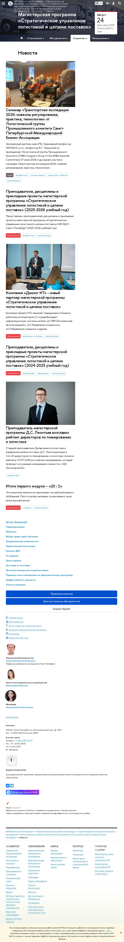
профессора (21, 175)
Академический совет (19, 637)
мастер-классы (38, 175)
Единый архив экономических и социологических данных (80, 863)
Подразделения (13, 867)
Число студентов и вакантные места (25, 625)
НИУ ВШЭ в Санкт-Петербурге (19, 831)
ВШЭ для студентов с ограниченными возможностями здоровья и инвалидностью (15, 902)
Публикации (78, 854)
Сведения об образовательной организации (13, 853)
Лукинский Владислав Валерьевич (20, 661)
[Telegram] (12, 785)
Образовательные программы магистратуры (55, 831)
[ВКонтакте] (8, 785)
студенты (27, 507)
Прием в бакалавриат (37, 881)
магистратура (13, 180)
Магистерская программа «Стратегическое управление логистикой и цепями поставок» (54, 20)
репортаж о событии (57, 175)
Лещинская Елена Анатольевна (19, 707)
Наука (54, 846)
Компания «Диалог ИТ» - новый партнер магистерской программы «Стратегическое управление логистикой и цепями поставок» (35, 299)
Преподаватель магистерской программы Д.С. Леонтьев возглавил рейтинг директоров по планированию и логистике (38, 434)
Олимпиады (33, 877)
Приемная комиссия (62, 593)
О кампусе (12, 846)
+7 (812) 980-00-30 (24, 740)
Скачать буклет (61, 608)
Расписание (14, 634)
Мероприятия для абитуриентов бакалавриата (36, 853)
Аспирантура (33, 903)
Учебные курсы (16, 617)
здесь (64, 930)
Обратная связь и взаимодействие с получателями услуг (37, 910)
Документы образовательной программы (27, 629)
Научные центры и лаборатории (58, 859)
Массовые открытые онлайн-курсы (104, 872)
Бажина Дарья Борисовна (17, 685)
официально (43, 373)
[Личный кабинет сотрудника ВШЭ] (113, 3)
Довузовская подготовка (34, 872)
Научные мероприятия (57, 852)
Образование (36, 846)
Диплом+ (32, 892)
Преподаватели (16, 621)
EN (101, 3)
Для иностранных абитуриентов (61, 601)
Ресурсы (78, 846)
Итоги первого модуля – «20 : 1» (34, 486)
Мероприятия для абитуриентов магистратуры (36, 863)
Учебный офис (12, 717)
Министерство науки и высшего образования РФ (104, 857)
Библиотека (78, 850)
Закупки (9, 892)
